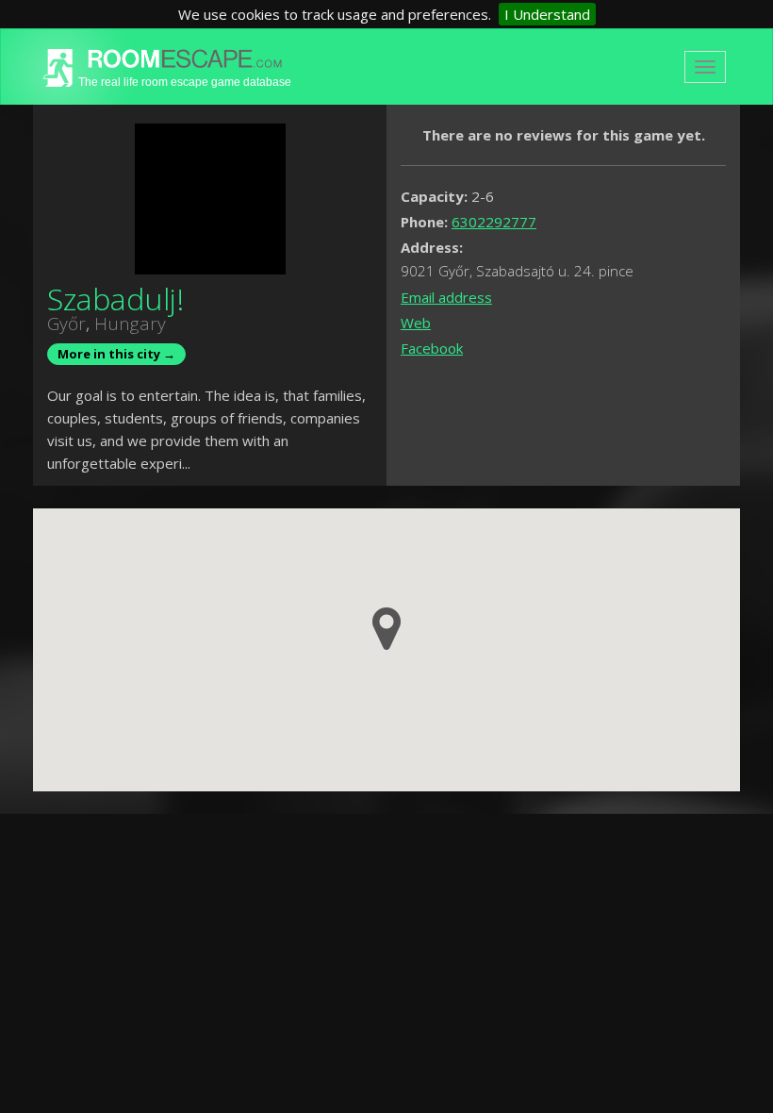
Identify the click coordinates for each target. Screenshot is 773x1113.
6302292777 (494, 221)
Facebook (432, 348)
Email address (446, 297)
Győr (66, 323)
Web (416, 322)
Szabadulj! (115, 298)
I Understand (547, 14)
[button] (386, 628)
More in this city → (116, 353)
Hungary (130, 323)
